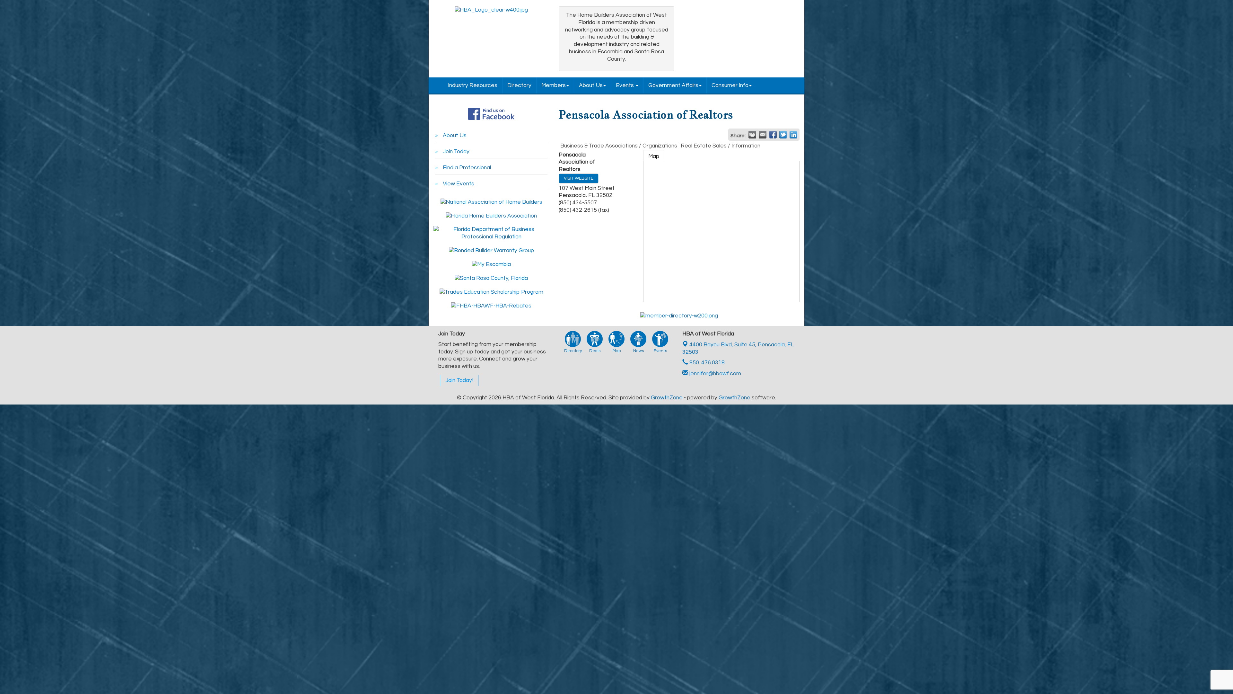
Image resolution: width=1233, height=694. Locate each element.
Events (625, 85)
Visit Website (578, 178)
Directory (519, 85)
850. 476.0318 (706, 363)
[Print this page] (752, 134)
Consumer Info (730, 85)
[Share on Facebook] (773, 134)
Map (653, 156)
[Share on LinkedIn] (793, 134)
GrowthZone (667, 398)
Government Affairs (673, 85)
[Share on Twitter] (783, 134)
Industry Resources (472, 85)
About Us (591, 85)
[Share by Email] (762, 134)
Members (553, 85)
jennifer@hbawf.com (714, 374)
